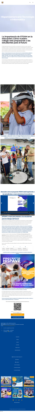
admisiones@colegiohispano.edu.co (19, 311)
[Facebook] (16, 400)
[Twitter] (19, 400)
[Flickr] (21, 400)
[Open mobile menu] (30, 2)
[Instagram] (13, 400)
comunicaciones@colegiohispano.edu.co (9, 325)
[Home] (2, 3)
